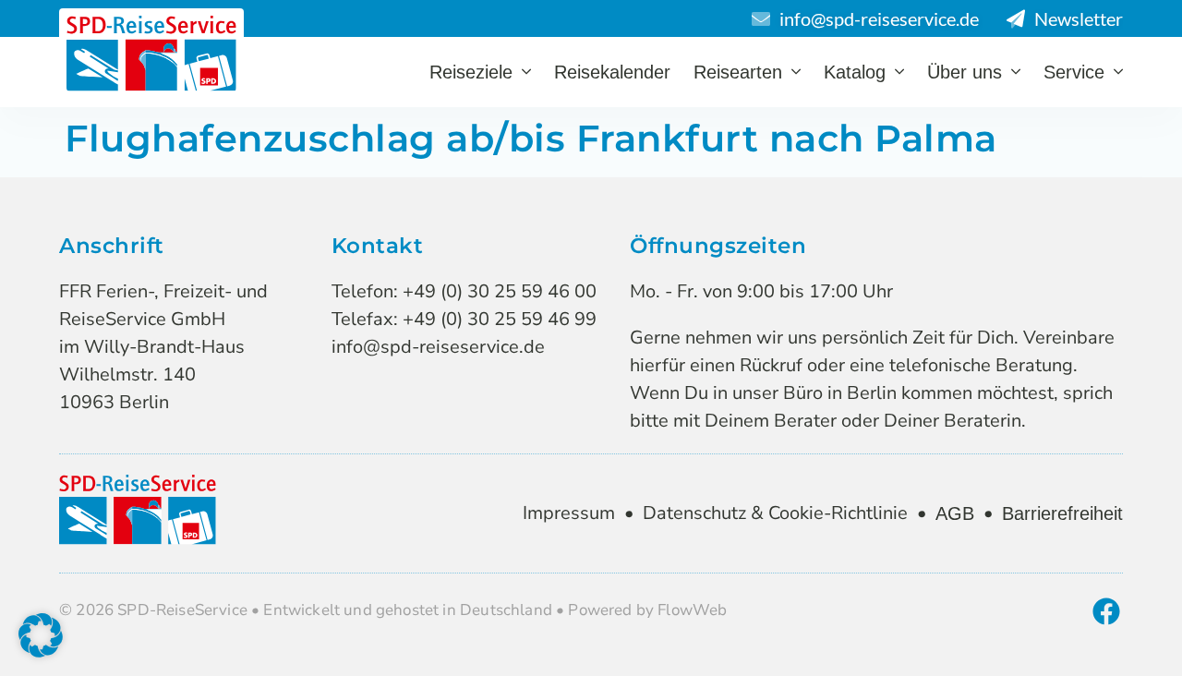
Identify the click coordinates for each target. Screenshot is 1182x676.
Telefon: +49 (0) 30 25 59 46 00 (464, 291)
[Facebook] (1106, 611)
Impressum (569, 513)
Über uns (964, 72)
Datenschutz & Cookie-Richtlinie (775, 513)
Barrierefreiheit (1062, 513)
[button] (40, 635)
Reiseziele (471, 72)
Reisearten (738, 72)
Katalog (855, 72)
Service (1073, 72)
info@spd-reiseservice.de (438, 346)
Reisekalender (612, 72)
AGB (954, 513)
